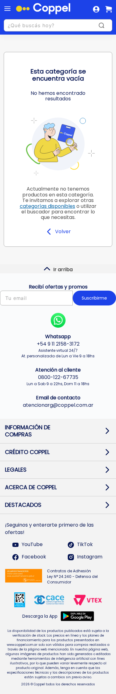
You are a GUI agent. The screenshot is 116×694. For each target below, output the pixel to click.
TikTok (85, 544)
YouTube (32, 544)
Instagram (89, 557)
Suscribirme (94, 298)
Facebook (34, 557)
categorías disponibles (47, 206)
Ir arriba (63, 269)
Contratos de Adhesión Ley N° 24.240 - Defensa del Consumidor (72, 576)
